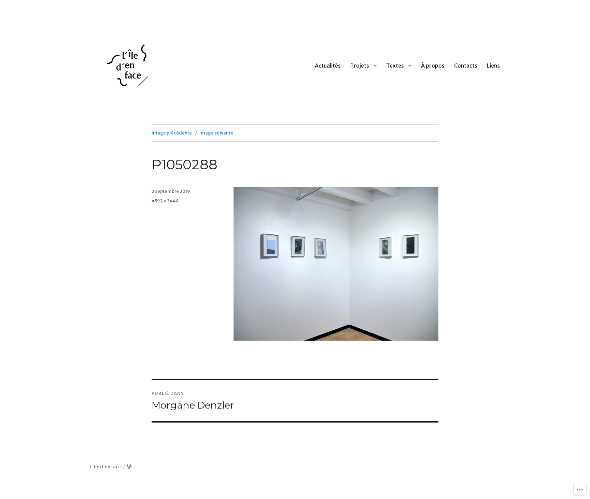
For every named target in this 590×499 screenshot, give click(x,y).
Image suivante (216, 133)
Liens (493, 65)
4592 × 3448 (165, 201)
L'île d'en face (105, 467)
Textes (395, 65)
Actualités (328, 65)
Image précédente (172, 133)
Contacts (465, 65)
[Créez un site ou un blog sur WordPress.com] (129, 467)
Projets (359, 65)
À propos (433, 65)
